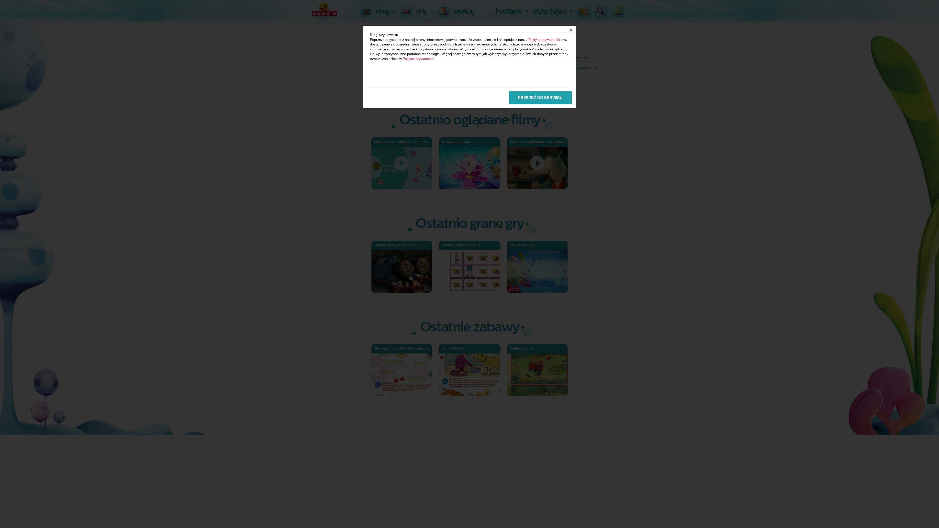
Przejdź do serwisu (540, 98)
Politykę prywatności (544, 40)
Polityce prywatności (418, 59)
